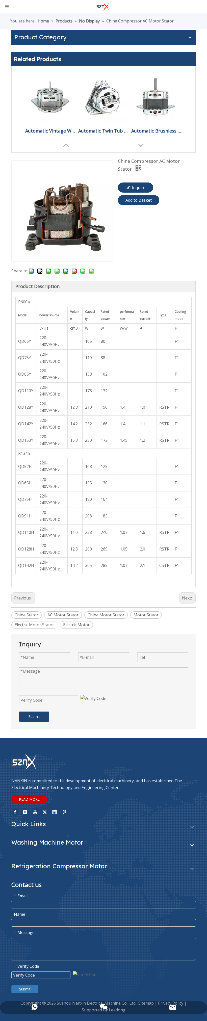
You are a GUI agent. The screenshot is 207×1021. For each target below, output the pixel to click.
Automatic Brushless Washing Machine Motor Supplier (156, 131)
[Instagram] (25, 812)
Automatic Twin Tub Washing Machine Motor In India (103, 131)
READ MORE (29, 799)
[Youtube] (35, 812)
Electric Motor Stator (34, 624)
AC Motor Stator (63, 615)
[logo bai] (24, 762)
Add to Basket (138, 200)
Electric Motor (76, 624)
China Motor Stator (106, 615)
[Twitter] (44, 812)
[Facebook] (15, 812)
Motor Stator (146, 615)
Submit (34, 716)
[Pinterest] (64, 812)
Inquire (138, 187)
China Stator (26, 615)
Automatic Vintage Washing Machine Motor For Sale (50, 131)
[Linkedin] (54, 812)
